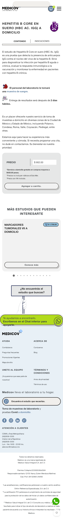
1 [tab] (14, 276)
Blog (35, 352)
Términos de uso (40, 384)
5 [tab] (27, 275)
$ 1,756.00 (52, 224)
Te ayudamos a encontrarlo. (25, 321)
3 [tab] (20, 275)
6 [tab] (30, 275)
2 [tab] (17, 275)
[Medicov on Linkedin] (17, 420)
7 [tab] (33, 275)
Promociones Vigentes (11, 357)
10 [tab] (43, 275)
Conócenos (38, 347)
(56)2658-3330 (8, 436)
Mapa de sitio (7, 362)
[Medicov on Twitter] (24, 420)
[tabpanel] (31, 245)
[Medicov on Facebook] (4, 420)
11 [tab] (46, 275)
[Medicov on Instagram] (11, 420)
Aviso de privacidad (41, 379)
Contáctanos (7, 347)
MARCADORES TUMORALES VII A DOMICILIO (15, 228)
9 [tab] (40, 275)
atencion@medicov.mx (11, 447)
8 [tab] (36, 275)
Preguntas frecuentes (10, 352)
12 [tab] (49, 275)
